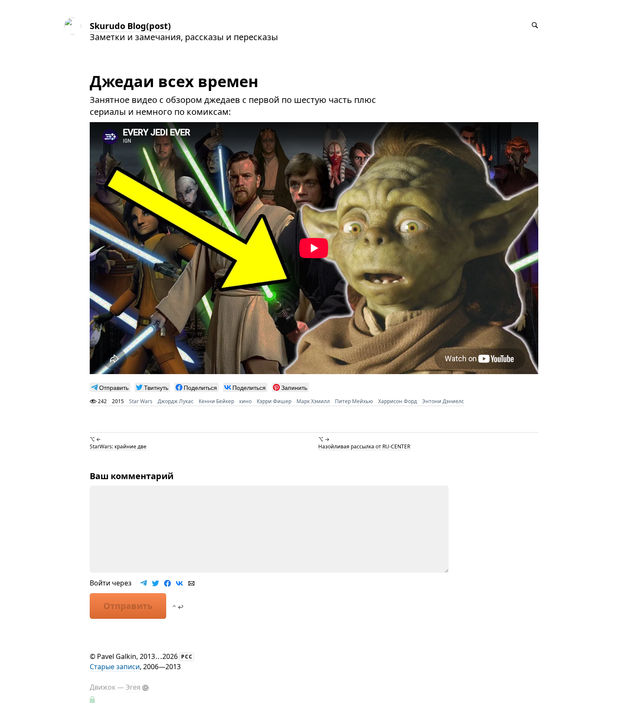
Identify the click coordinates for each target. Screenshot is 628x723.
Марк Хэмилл (313, 401)
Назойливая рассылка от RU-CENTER (364, 446)
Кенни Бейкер (216, 401)
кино (245, 401)
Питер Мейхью (354, 401)
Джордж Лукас (176, 401)
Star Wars (141, 401)
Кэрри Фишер (274, 401)
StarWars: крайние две (118, 446)
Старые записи (115, 666)
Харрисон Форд (397, 401)
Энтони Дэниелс (443, 401)
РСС (187, 656)
